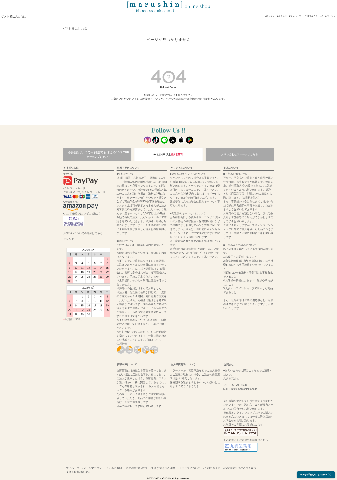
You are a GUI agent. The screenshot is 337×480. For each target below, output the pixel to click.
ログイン (270, 16)
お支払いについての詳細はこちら (83, 233)
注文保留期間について (183, 364)
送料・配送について (128, 167)
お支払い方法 (71, 167)
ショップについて (189, 467)
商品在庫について (127, 364)
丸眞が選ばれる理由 (163, 467)
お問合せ (229, 364)
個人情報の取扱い (79, 471)
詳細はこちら (153, 339)
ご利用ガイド (311, 16)
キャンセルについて (182, 167)
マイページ (295, 16)
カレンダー (70, 239)
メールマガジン (328, 16)
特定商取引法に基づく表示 (240, 467)
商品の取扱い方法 (136, 467)
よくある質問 (114, 467)
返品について (231, 167)
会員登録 (282, 16)
